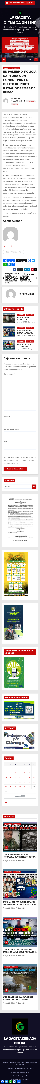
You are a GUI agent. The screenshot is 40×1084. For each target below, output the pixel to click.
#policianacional (19, 52)
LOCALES (14, 966)
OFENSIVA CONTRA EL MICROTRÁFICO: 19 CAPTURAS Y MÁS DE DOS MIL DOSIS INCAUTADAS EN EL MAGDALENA (20, 904)
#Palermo (14, 104)
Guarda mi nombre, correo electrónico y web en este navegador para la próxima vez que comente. (20, 460)
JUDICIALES (7, 68)
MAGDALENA (30, 46)
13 (20, 777)
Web (5, 442)
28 (24, 786)
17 (6, 782)
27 (20, 786)
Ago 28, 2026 (22, 349)
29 (29, 786)
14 (24, 777)
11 (10, 777)
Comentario (9, 374)
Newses (32, 1062)
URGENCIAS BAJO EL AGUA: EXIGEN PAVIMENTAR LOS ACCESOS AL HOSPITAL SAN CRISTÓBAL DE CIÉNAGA (20, 999)
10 (6, 777)
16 (34, 777)
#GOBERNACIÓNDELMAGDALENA (15, 46)
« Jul (5, 802)
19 (15, 782)
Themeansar (20, 1064)
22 (29, 782)
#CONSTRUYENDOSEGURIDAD (19, 41)
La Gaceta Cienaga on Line (20, 1072)
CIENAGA (7, 966)
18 (10, 782)
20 (20, 782)
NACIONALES (30, 341)
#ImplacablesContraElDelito (19, 44)
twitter (32, 1068)
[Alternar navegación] (26, 59)
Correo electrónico (12, 429)
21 (24, 782)
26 (15, 786)
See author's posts (13, 252)
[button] (30, 59)
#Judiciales (30, 101)
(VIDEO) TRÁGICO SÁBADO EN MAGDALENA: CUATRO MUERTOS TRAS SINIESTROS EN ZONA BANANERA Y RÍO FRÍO (20, 858)
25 (10, 786)
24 (6, 786)
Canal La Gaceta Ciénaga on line (17, 1068)
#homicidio (11, 49)
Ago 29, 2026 (22, 322)
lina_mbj (17, 99)
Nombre (7, 416)
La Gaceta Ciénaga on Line (20, 1076)
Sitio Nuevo (15, 68)
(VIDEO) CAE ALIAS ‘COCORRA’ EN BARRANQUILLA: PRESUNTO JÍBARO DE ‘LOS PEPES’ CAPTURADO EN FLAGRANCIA (20, 953)
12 (15, 777)
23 (34, 782)
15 (29, 777)
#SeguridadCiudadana (24, 49)
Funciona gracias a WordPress (13, 1062)
